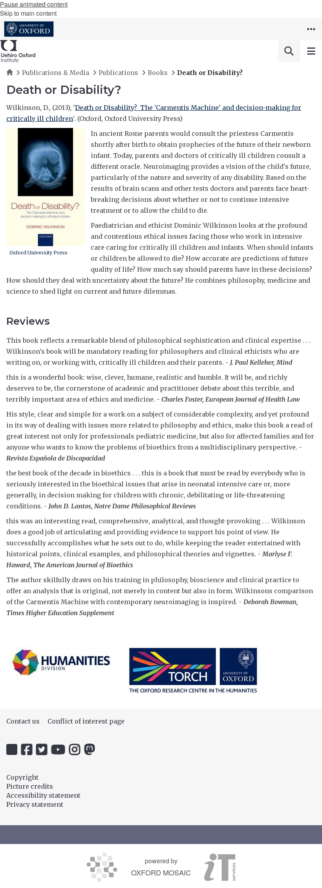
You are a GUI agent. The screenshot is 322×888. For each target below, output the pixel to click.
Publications (118, 73)
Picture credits (29, 786)
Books (158, 73)
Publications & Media (55, 73)
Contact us (23, 721)
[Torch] (193, 670)
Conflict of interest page (86, 721)
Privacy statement (34, 804)
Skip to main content (28, 13)
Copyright (22, 777)
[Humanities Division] (61, 662)
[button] (311, 29)
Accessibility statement (43, 795)
